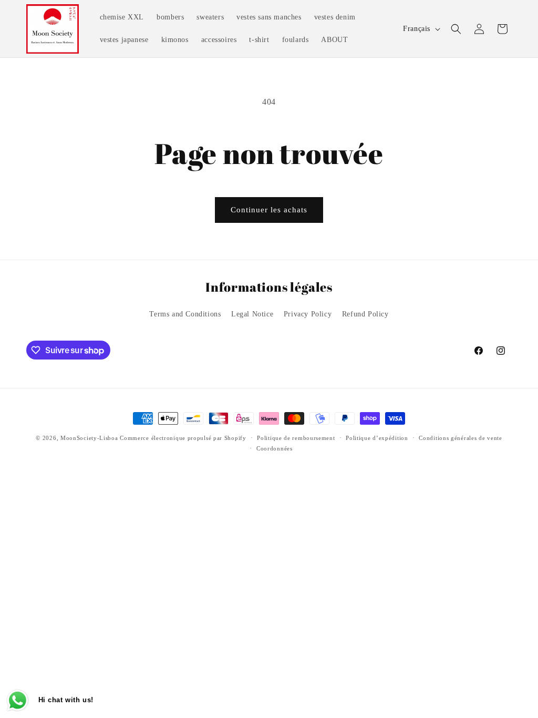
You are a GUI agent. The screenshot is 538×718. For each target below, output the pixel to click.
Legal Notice (252, 314)
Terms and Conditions (185, 314)
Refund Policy (365, 314)
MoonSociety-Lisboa (89, 438)
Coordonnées (274, 448)
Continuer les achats (269, 210)
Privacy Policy (308, 314)
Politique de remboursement (296, 438)
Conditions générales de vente (460, 438)
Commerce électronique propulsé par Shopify (183, 438)
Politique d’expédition (377, 438)
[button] (456, 28)
